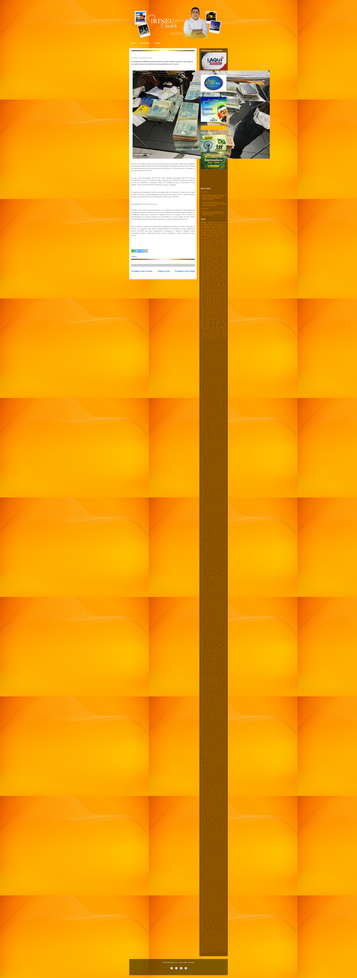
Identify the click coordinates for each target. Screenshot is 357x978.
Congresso (221, 354)
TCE (202, 246)
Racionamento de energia (212, 832)
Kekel (223, 655)
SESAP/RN (223, 333)
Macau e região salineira (220, 274)
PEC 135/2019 (223, 753)
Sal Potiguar (220, 859)
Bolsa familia (214, 477)
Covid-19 (217, 229)
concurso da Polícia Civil (207, 927)
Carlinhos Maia (211, 496)
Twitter (225, 900)
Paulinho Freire (208, 329)
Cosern (212, 270)
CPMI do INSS (210, 349)
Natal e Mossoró (210, 715)
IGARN (216, 292)
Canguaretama (217, 285)
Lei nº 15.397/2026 (218, 666)
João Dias (217, 653)
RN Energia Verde (205, 826)
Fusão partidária (204, 621)
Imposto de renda (216, 259)
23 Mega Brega (207, 340)
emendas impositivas (211, 931)
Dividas (219, 562)
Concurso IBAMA (222, 522)
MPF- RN (207, 679)
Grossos (220, 372)
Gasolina (203, 259)
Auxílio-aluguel (204, 466)
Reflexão (208, 839)
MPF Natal (213, 295)
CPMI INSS (217, 486)
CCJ (223, 480)
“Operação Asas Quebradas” (215, 949)
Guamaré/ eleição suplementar (207, 634)
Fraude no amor (219, 618)
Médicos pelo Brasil (213, 714)
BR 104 (212, 467)
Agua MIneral (209, 304)
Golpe (202, 630)
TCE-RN (221, 405)
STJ (213, 302)
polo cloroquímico (210, 415)
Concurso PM (219, 523)
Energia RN (217, 585)
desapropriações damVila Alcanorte (209, 930)
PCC (217, 751)
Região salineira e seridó (206, 842)
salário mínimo (217, 415)
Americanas (203, 343)
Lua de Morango (209, 672)
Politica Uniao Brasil (214, 796)
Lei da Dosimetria (216, 376)
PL (225, 757)
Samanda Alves (222, 401)
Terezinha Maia (204, 891)
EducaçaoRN (208, 572)
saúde (215, 232)
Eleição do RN (214, 578)
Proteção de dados (222, 820)
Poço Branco (207, 392)
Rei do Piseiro (216, 843)
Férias (225, 621)
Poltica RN (224, 797)
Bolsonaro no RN (205, 478)
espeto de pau (220, 931)
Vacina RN (221, 302)
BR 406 (221, 467)
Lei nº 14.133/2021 (209, 666)
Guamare (224, 372)
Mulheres (221, 711)
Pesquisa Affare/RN (211, 780)
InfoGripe (203, 644)
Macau (204, 222)
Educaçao (214, 239)
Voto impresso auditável (206, 412)
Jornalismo (217, 652)
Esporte (220, 271)
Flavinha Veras (208, 614)
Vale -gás (214, 908)
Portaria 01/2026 (222, 802)
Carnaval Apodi (208, 497)
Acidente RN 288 (214, 435)
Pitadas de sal (222, 389)
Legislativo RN (206, 659)
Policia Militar (218, 793)
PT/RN (223, 764)
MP (211, 676)
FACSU (205, 591)
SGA (211, 260)
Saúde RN (223, 245)
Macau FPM (223, 686)
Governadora (212, 630)
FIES (202, 252)
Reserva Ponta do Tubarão (207, 398)
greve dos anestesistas (217, 933)
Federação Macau (222, 600)
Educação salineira (214, 575)
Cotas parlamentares (212, 538)
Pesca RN (203, 780)
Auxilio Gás (211, 306)
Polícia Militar (223, 799)
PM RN (213, 760)
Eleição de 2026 (207, 578)
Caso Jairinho (212, 504)
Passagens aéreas (205, 771)
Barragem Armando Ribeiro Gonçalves (211, 284)
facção (224, 931)
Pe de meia (217, 388)
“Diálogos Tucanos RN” (221, 947)
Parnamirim (217, 243)
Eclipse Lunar (210, 569)
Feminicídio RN (222, 601)
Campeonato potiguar (211, 490)
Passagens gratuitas (213, 771)
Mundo (224, 711)
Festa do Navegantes (217, 608)
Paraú (225, 768)
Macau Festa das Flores (212, 380)
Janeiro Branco (211, 652)
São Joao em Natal (205, 879)
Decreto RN (223, 551)
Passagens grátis (222, 771)
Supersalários (223, 877)
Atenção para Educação (221, 455)
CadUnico (221, 487)
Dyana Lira (223, 288)
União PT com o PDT (217, 903)
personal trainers (210, 940)
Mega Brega (204, 276)
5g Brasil (213, 283)
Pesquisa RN (212, 277)
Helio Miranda (207, 273)
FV (225, 365)
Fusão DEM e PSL (222, 620)
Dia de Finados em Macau (215, 559)
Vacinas (219, 905)
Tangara (210, 887)
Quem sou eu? (145, 43)
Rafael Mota (204, 393)
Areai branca (210, 343)
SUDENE (203, 334)
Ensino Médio (212, 587)
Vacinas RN (207, 409)
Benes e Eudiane (212, 476)
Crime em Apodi (216, 539)
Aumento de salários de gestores (212, 461)
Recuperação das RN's (221, 836)
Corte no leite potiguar (214, 536)
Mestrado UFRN (216, 699)
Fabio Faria (215, 592)
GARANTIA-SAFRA (205, 623)
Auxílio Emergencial (211, 344)
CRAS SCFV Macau (218, 349)
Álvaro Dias (215, 339)
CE (209, 285)
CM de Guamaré (221, 232)
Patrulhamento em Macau (218, 773)
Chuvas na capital (205, 513)
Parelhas (203, 770)
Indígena (212, 643)
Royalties (207, 399)
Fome (202, 616)
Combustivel (206, 270)
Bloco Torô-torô (211, 346)
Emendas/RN (219, 584)
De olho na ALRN (205, 549)
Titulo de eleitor (222, 266)
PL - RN (203, 758)
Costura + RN (204, 538)
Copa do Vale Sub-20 (206, 533)
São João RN (213, 879)
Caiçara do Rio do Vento (213, 489)
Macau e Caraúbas (218, 689)
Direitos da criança (210, 562)
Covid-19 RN (206, 231)
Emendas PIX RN (212, 581)
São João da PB (220, 879)
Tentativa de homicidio (221, 890)
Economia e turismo (220, 569)
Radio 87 (221, 832)
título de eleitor (208, 944)
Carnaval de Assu (222, 497)
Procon (218, 813)
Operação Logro (205, 740)
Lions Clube (217, 670)
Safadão (212, 401)
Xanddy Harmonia (210, 923)
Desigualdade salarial (205, 558)
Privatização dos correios (211, 813)
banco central (223, 926)
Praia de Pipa (209, 806)
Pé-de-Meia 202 (216, 823)
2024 (202, 421)
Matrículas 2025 (220, 696)
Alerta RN (224, 442)
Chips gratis (211, 512)
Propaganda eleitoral (205, 820)
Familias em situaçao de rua (214, 597)
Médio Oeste (220, 714)
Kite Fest (206, 656)
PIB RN (216, 757)
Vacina (202, 409)
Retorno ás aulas (218, 848)
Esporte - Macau (213, 365)
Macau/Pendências (205, 692)
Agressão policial (219, 441)
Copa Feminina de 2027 (215, 530)
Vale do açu (223, 908)
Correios (221, 287)
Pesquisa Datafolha (220, 330)
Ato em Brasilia (214, 457)
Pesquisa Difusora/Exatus (207, 781)
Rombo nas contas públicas (214, 851)
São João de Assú (212, 881)
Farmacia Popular (205, 320)
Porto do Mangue (217, 299)
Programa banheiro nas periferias (213, 817)
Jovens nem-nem (210, 653)
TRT (223, 885)
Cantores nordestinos (212, 493)
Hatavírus (224, 636)
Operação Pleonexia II (217, 741)
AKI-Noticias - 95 (205, 431)
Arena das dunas (216, 451)
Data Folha (224, 357)
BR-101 (219, 344)
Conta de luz (215, 287)
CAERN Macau (218, 242)
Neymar (224, 716)
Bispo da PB (208, 477)
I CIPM (224, 637)
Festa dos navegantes (216, 610)
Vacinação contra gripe (207, 907)
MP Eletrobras (213, 678)
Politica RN (217, 231)
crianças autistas (218, 927)
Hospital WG (215, 637)
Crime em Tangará (212, 540)
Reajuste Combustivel (205, 835)
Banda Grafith (222, 255)
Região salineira (222, 239)
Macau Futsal (204, 688)
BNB (217, 344)
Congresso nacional (206, 287)
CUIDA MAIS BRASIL (208, 487)
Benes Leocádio (204, 476)
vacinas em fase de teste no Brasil (211, 946)
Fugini (206, 620)
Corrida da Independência (212, 535)
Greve (205, 245)
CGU (208, 481)
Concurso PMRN (207, 525)
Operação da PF (218, 745)
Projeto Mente (223, 817)
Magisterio (215, 382)
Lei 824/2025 (212, 659)
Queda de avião (214, 825)
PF (213, 243)
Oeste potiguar (209, 727)
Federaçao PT (222, 598)
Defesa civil (215, 552)
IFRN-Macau (219, 639)
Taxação (211, 888)
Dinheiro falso (209, 561)
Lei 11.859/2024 (213, 660)
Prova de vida (204, 301)
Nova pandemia (212, 719)
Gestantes (203, 627)
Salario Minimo (216, 278)
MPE (202, 380)
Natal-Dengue (218, 715)
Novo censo (220, 721)
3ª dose (202, 425)
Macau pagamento (221, 691)
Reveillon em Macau (214, 849)
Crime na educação (221, 540)
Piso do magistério (221, 277)
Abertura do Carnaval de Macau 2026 (213, 434)
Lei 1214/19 (221, 660)
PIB (214, 757)
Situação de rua (217, 875)
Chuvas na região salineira (215, 513)
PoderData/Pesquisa (205, 391)
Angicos (219, 283)
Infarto (216, 643)
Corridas (207, 536)
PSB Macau (203, 763)
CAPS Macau (213, 480)
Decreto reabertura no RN (206, 552)
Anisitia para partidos (205, 447)
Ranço (217, 833)
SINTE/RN (207, 401)
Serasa (211, 405)
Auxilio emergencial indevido (211, 463)
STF (212, 231)
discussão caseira (222, 930)
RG (225, 825)
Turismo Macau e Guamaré (210, 900)
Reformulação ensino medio (211, 841)
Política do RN (210, 242)
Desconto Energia (212, 555)
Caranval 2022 (223, 494)
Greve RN (217, 238)
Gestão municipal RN (210, 627)
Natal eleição (203, 385)
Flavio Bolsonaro (222, 614)
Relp (221, 843)
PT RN (205, 388)
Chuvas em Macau (211, 353)
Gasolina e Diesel (222, 624)
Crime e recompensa (206, 539)
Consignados (214, 528)
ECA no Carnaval (217, 566)
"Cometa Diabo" (208, 417)
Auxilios (209, 464)
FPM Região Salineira (208, 592)
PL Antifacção (221, 327)
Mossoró (224, 228)
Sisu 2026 (218, 874)
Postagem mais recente (141, 271)
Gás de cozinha (214, 252)
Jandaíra (207, 325)
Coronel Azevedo (215, 533)
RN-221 (210, 830)
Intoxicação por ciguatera (210, 646)
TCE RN (219, 884)
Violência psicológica (214, 918)
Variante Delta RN (216, 910)
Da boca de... (206, 192)
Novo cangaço (205, 298)
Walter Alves (215, 412)
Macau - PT (206, 685)
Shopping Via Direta (218, 871)
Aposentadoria (204, 450)
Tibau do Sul (213, 406)
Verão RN (214, 914)
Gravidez (224, 630)
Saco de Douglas (204, 859)
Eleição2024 (213, 579)
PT (213, 245)
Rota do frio (203, 852)
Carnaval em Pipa (210, 500)
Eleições (218, 579)
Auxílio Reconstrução (221, 464)
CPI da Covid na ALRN (209, 484)
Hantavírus (219, 636)
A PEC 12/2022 (221, 428)
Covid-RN (223, 313)
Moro (214, 706)
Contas (206, 529)
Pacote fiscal (210, 766)
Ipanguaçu (223, 259)
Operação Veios (222, 742)
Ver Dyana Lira (216, 411)
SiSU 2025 (224, 872)
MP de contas (220, 678)
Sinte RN (214, 874)
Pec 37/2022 (219, 774)
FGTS (216, 264)
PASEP (214, 751)
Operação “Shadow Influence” (213, 748)
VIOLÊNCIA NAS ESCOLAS (220, 904)
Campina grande (222, 490)
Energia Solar (214, 363)
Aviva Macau (210, 466)
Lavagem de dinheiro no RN (220, 657)
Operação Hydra (213, 737)
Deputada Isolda (217, 554)
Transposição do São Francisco (212, 897)
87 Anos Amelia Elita (209, 428)
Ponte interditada (214, 802)
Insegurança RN (204, 375)
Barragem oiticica (208, 474)
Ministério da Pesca (205, 705)
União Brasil (204, 267)
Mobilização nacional (208, 706)
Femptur (216, 603)
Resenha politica (222, 396)
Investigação (216, 647)
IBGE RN (208, 259)
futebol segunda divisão (206, 933)
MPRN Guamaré (219, 680)
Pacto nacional (211, 388)
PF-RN (211, 757)
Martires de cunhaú (212, 696)
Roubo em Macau (210, 852)
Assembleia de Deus (221, 454)
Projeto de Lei (204, 819)
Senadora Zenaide (209, 869)
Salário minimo (211, 861)
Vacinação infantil (216, 907)
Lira (201, 672)
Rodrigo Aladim (218, 398)
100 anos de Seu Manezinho (214, 418)
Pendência (224, 776)
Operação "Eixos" (218, 729)
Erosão (202, 588)
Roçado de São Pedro (216, 855)
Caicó (202, 245)
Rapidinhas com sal (212, 393)
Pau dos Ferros (205, 277)
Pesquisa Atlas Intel (221, 780)
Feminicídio (209, 366)
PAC (208, 386)
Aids (202, 442)
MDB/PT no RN (217, 379)
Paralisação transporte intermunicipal (215, 768)
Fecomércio (203, 598)
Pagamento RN (222, 766)
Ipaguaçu (210, 649)
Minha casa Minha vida (215, 326)
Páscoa (209, 823)
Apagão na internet (209, 448)
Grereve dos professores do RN (209, 631)
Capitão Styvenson (222, 493)
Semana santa (204, 403)
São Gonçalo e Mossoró (220, 878)
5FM (224, 425)
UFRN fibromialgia (210, 901)
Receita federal (222, 332)
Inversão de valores (206, 647)
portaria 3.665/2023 (219, 940)
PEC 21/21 (203, 754)
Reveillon (224, 848)
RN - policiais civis (222, 826)
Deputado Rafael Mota (209, 288)
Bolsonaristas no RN (221, 477)
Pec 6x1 (224, 774)
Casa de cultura (215, 503)
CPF (222, 483)
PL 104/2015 (208, 758)
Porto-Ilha (203, 804)
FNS (202, 592)
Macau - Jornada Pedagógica (212, 683)
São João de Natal (205, 882)
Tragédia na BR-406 (211, 895)
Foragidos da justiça (214, 616)
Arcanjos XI (209, 451)
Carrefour (203, 502)
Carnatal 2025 (219, 350)
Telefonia (207, 890)
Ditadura (216, 562)
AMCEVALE (204, 269)
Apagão (202, 448)
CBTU (220, 480)
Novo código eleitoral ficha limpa (213, 722)
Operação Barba (208, 731)
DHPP (202, 548)
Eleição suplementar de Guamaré (211, 257)
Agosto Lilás (208, 441)
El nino (221, 575)
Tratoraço (208, 898)
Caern (208, 229)
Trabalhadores (204, 895)
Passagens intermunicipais (206, 773)
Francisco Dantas (217, 617)
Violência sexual (222, 918)
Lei (221, 325)
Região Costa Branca (221, 395)
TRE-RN (204, 406)
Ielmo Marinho (222, 292)
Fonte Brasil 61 (207, 616)
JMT (222, 650)
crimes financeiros (221, 929)
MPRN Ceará (204, 680)
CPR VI (221, 486)
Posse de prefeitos (218, 804)
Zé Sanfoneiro (223, 924)
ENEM (205, 235)
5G (205, 304)
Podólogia (206, 793)
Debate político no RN (215, 549)
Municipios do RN (205, 712)
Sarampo (218, 334)
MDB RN (211, 379)
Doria (205, 565)
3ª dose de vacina (209, 425)
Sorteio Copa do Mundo (206, 877)
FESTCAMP (221, 591)
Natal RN (213, 276)
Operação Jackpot (205, 738)
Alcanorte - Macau (207, 442)
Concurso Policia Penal (217, 525)
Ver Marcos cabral (220, 911)
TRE (205, 246)
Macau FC (218, 686)
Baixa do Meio (223, 468)
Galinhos (212, 229)
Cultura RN (203, 357)
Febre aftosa (215, 291)
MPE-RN (202, 679)
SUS (202, 255)
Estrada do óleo (215, 588)
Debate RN (203, 359)
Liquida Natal (223, 670)
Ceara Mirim (220, 507)
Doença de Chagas (212, 564)
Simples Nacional (204, 874)
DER (214, 357)
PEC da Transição (215, 754)
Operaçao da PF (205, 728)
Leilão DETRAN (216, 667)
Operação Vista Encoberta (214, 744)
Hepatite (202, 637)
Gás (202, 636)
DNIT (205, 548)
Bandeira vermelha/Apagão (207, 471)
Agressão (213, 441)
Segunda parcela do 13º (220, 402)
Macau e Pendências (211, 691)
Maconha (212, 692)
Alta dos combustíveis (221, 444)
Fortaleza (203, 617)
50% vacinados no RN (218, 425)
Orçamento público (222, 750)
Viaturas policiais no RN (206, 916)
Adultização (211, 440)
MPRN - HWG (212, 679)
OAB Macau (203, 386)
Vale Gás (219, 908)
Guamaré (211, 222)
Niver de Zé (203, 718)
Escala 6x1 (206, 365)
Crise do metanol (222, 356)
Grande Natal (220, 322)
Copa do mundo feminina (214, 313)
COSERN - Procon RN (216, 483)
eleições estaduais (222, 414)
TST (225, 885)
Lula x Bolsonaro (209, 673)
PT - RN (215, 764)
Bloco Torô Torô (204, 346)
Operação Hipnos (205, 737)
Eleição (207, 264)
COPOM (209, 483)
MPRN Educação (211, 680)
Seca (221, 864)
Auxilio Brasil (215, 255)
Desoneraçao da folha (215, 558)
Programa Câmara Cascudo (214, 816)
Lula (213, 238)
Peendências (218, 776)
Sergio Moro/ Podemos (218, 869)
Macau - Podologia (214, 685)
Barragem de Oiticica (212, 473)
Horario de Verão (208, 637)
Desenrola (207, 360)
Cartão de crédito (207, 503)
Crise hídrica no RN (213, 543)
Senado (210, 403)
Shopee (212, 871)
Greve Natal (220, 631)
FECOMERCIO (215, 591)
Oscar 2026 (203, 751)
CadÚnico (219, 309)
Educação (203, 229)
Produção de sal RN (211, 815)
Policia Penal (223, 793)
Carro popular (208, 502)
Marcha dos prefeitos (215, 695)
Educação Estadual (216, 572)
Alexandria (203, 444)
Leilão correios (211, 669)
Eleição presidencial (205, 579)
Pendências (218, 222)
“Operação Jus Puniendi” (211, 950)
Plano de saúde (209, 790)
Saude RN (206, 255)
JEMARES (214, 650)
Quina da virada (221, 825)
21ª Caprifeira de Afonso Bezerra (211, 421)
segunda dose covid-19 (217, 943)
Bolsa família (215, 263)
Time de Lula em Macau (221, 893)
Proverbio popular (219, 822)
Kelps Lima (207, 274)
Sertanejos (205, 871)
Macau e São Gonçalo (206, 382)
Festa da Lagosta (218, 605)
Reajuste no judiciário (211, 836)
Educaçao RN (211, 241)
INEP (204, 640)
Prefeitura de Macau (217, 809)
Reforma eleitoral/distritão (216, 839)
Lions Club (212, 670)
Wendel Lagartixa (213, 267)
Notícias (208, 260)
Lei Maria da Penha (210, 294)
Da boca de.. (219, 548)
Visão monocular (204, 920)
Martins (205, 696)
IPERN (207, 640)
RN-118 (206, 830)
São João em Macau (214, 882)
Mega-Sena (220, 698)
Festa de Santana (209, 607)
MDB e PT (203, 295)
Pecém (212, 776)
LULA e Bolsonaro (222, 656)
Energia (209, 248)
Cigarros (224, 516)
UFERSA (208, 246)
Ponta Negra (211, 800)
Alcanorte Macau (215, 442)
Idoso (225, 640)
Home (133, 43)
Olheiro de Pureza (216, 727)
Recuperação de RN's (205, 838)
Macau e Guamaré (206, 266)
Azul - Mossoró (217, 466)
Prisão (221, 243)
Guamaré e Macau (221, 633)
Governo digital (218, 630)
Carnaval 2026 (218, 496)
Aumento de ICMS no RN (207, 458)
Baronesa (218, 471)
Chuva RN (217, 512)
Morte (209, 276)
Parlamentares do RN (211, 770)
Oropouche (224, 748)
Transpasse (218, 895)
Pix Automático (217, 789)
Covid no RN (216, 356)
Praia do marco (216, 806)
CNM (225, 243)
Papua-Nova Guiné (216, 767)
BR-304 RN (223, 344)
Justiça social (215, 325)
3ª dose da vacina (222, 340)
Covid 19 (224, 270)
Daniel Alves (218, 357)
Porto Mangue (215, 803)
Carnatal (208, 311)
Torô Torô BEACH (205, 894)
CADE (202, 347)
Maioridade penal (219, 692)
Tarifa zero (214, 887)
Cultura (216, 545)
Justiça (202, 274)
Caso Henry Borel (204, 504)
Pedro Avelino (216, 329)
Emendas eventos (222, 582)
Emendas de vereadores (211, 582)
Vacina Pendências (205, 905)
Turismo (224, 336)
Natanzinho (223, 715)
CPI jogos (210, 486)
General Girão (214, 626)
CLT (210, 481)
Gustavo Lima (223, 634)
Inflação (224, 643)
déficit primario (204, 931)
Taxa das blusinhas (211, 336)
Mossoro (211, 383)
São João (215, 280)
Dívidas (210, 566)
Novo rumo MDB (219, 724)
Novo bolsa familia (222, 385)
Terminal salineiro (212, 891)
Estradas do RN (222, 588)
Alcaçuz (215, 304)
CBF (218, 480)
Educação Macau (208, 319)
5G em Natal (208, 341)
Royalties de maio (222, 853)
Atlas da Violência (205, 457)
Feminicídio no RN (205, 603)
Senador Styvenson (205, 405)
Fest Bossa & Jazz (210, 605)
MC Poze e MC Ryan (218, 675)
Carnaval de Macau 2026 (216, 499)
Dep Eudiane (221, 552)
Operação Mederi (213, 740)
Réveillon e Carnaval (213, 856)
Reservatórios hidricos (210, 845)
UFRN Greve (203, 901)
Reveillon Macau (204, 849)
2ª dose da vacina (222, 424)
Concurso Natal (204, 523)
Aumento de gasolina (205, 460)
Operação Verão (204, 744)
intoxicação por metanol (207, 936)
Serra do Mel (208, 280)
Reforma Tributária (206, 278)
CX (211, 285)
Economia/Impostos (205, 571)
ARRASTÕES (215, 432)
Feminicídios (215, 366)
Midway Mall (210, 701)
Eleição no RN (219, 290)
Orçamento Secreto (213, 750)
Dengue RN (209, 359)
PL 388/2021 (215, 758)
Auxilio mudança (222, 463)
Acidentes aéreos (208, 438)
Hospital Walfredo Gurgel (207, 323)
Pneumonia (215, 792)
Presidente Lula (214, 810)
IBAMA (212, 292)
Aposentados (211, 450)
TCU (223, 884)
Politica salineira (204, 797)
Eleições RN (223, 579)
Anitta (215, 447)
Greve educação (213, 372)
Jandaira (203, 260)
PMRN (222, 386)
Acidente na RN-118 (218, 437)
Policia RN (203, 794)
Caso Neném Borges (219, 504)
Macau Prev (220, 688)
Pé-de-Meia (211, 332)
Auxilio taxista (204, 464)
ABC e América (216, 429)
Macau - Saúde (222, 685)
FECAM (209, 591)
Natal (205, 228)
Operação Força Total (221, 735)
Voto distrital (221, 920)
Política (216, 266)
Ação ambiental (204, 467)
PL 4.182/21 (222, 758)
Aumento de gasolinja (215, 460)
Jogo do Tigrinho (219, 375)
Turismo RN (204, 337)
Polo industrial (218, 797)
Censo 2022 (218, 509)
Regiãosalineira (215, 842)
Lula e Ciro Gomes (218, 672)
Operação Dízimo (208, 734)
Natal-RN (217, 233)
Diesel (223, 360)
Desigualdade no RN (221, 556)
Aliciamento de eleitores (211, 444)
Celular (206, 352)
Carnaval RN (215, 497)
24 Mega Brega (214, 340)
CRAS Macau (213, 309)
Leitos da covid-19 (219, 669)
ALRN (213, 226)
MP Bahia (207, 678)
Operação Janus (212, 738)
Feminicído (212, 603)
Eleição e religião (222, 578)
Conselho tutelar (208, 312)
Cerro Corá (206, 510)
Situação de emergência (219, 260)
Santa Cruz (217, 862)
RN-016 (202, 830)
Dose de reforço (210, 565)
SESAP (202, 401)
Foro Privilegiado (222, 616)
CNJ (221, 481)
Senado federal (208, 868)
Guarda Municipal (205, 373)
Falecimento (216, 594)
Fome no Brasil (215, 320)
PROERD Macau (217, 761)
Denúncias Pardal (216, 359)
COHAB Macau (204, 483)
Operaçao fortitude (222, 728)
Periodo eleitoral (219, 778)
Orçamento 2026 (204, 750)
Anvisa (224, 447)
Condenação (223, 526)
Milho (215, 701)
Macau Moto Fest (222, 380)
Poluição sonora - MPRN (214, 799)
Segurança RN (206, 250)
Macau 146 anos (204, 686)
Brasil (208, 235)
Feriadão (205, 604)
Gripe (225, 631)
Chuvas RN (204, 241)
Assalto (212, 453)
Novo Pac (216, 385)
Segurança (210, 865)
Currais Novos (215, 315)
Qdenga (208, 825)
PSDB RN (223, 241)
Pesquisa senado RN (217, 786)
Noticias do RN (204, 719)
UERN (212, 250)
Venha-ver (210, 411)
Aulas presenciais (222, 457)
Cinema (209, 517)
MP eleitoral (223, 379)
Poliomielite (220, 391)
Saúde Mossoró (216, 864)
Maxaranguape (221, 382)
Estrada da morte (221, 365)
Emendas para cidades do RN (208, 584)
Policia (216, 249)
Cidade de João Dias (209, 515)
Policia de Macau (210, 794)
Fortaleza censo (209, 617)
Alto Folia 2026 (222, 341)
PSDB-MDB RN (209, 764)
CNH (202, 256)
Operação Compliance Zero (211, 732)
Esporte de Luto (207, 588)
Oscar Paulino (209, 751)
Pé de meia (212, 301)
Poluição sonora (204, 799)
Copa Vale (224, 530)
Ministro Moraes (204, 704)
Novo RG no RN (212, 721)
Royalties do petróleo (205, 855)
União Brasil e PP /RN (206, 903)
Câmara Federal (209, 357)
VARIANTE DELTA (222, 408)
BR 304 (222, 269)
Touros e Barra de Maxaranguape (218, 894)
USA (221, 901)
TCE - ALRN (209, 884)
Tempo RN (219, 336)
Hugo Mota (220, 637)
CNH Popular (217, 481)
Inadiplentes (223, 641)
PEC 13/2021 (216, 753)
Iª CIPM (213, 375)
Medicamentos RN (208, 698)
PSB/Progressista (211, 763)
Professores (219, 815)
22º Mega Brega (222, 421)
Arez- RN (223, 451)
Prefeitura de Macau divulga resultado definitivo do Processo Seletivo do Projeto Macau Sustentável (213, 213)
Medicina (216, 698)
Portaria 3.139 (204, 803)
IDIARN (214, 273)
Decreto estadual (218, 316)
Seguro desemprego (209, 867)
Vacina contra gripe (213, 905)
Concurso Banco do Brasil (213, 522)
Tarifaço (208, 281)
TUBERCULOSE (204, 887)
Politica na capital (222, 796)
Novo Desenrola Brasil (221, 719)
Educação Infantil (218, 362)
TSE (208, 232)
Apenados (217, 448)
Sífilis (205, 884)
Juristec (207, 655)
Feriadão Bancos (211, 604)
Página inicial (164, 271)
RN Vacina (207, 829)
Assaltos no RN (217, 453)
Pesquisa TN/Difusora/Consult (214, 784)
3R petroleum (222, 267)
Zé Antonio (217, 924)
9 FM (216, 428)
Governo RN (207, 252)
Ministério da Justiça (221, 704)
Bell (225, 474)
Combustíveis (207, 354)
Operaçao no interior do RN (207, 729)
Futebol (213, 369)
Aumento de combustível (215, 305)
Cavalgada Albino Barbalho (211, 507)
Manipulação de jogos (206, 695)
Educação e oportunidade (220, 574)
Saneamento (203, 402)
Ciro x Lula (219, 517)
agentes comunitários (206, 926)
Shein (209, 871)
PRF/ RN (211, 761)
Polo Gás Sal (211, 797)
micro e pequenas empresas (207, 939)
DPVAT (214, 548)
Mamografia (207, 693)
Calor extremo (223, 489)
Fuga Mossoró (207, 369)
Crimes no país (223, 542)
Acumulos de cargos (217, 438)
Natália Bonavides (208, 716)
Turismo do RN (220, 900)
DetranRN (203, 248)
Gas (225, 623)
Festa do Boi (221, 366)
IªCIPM (208, 650)
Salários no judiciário (209, 862)
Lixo (204, 672)
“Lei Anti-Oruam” (204, 949)
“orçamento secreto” (205, 952)
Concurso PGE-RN (212, 523)
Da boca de (209, 316)
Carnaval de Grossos (205, 499)
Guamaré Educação (210, 633)
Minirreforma (223, 702)
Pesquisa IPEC (208, 389)
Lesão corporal (207, 670)
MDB (225, 325)
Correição (203, 535)
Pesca (225, 778)
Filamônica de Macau (218, 611)
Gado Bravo (215, 623)
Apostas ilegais (218, 450)
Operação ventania (213, 747)
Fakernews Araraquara (208, 594)
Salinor (205, 861)
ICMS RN (223, 248)
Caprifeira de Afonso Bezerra (207, 494)
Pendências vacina (218, 777)
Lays (202, 659)
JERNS (218, 650)
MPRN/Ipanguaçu (216, 682)
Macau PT (215, 688)
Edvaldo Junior (204, 290)
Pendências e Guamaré (207, 777)
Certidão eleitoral (213, 510)
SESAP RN (218, 245)
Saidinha (211, 859)
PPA (208, 761)
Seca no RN (210, 402)
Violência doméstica (205, 918)
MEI (209, 676)
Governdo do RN (205, 372)
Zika (220, 412)
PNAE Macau (221, 760)
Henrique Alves (222, 264)
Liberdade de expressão (220, 378)
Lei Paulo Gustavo (221, 294)
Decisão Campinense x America (212, 551)
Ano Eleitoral (220, 447)
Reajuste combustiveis (216, 835)
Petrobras (203, 242)
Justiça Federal (213, 655)
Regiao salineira (222, 841)
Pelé (202, 389)
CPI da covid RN (219, 484)
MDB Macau (205, 676)
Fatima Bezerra (207, 291)
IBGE (210, 243)
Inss (225, 231)
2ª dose (216, 424)
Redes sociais (214, 838)
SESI (208, 858)
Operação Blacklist (217, 731)
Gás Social (205, 636)
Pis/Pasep (217, 253)
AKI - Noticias (223, 429)
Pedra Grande (223, 388)
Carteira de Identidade (217, 502)
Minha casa (213, 297)
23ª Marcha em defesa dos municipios (209, 422)
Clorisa (217, 519)
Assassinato (216, 269)
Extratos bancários (222, 590)
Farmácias (224, 597)
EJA (217, 568)
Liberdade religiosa (205, 379)
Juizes (220, 653)
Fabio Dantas (204, 366)
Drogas (207, 566)
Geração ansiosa (222, 626)
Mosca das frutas (222, 709)
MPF (209, 245)
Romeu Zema (223, 851)
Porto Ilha (209, 803)
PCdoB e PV (221, 751)
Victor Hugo (215, 916)
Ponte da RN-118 (205, 802)
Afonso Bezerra (212, 228)
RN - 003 (211, 826)
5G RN (202, 341)
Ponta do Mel (217, 800)
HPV (216, 636)
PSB (214, 298)
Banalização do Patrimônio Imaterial (209, 470)
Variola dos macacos (213, 337)
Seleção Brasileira (219, 867)
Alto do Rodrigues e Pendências (208, 445)
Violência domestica (221, 917)
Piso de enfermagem (209, 249)
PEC (212, 753)
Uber (225, 901)
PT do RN (219, 764)
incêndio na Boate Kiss (220, 934)
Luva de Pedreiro (218, 673)
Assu (216, 246)
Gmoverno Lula (222, 629)
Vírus (207, 921)
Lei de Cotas (222, 665)
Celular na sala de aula (216, 311)
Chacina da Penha (222, 510)
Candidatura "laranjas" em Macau (208, 491)
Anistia (212, 447)
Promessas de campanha (215, 819)
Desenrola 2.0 (213, 360)
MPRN (134, 257)
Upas (223, 903)
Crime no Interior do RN (206, 542)
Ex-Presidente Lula (205, 590)
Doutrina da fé (223, 565)
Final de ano (212, 613)
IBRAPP (222, 373)
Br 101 (224, 346)
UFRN (213, 246)
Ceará (210, 256)
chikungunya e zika (214, 414)
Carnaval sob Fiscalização (220, 500)
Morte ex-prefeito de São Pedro (212, 709)
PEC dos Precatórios (205, 755)
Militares (218, 701)
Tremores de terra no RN (216, 898)
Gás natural (211, 636)
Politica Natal (207, 796)
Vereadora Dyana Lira (213, 913)
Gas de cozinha (204, 624)
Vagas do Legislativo (207, 908)
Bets (207, 308)
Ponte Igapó (223, 800)
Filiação (224, 611)
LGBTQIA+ (215, 656)
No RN (208, 718)
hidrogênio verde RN (209, 934)
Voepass (210, 920)
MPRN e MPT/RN (208, 682)
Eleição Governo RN (218, 577)
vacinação (208, 339)
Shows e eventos (217, 872)
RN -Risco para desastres (207, 828)
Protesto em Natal (214, 820)
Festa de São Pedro (217, 607)
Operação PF (208, 741)
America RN (223, 445)
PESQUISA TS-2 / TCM (215, 755)
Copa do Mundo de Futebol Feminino (209, 532)
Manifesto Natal (222, 693)
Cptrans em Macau (222, 538)
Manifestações (215, 693)
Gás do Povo (216, 373)
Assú (222, 231)
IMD (225, 373)
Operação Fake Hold (211, 735)
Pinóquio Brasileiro (209, 787)
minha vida (203, 415)
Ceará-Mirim (223, 263)
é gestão (214, 947)
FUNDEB (224, 257)
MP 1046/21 (221, 676)
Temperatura (212, 890)
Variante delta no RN (215, 409)
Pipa (215, 787)
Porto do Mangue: (222, 803)
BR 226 (216, 467)
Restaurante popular (221, 845)
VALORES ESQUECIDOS (211, 408)
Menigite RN (209, 699)
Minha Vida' (217, 702)
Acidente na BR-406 (209, 437)
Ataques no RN (212, 455)
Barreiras (214, 474)
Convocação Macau (205, 530)
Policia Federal (211, 793)
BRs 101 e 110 (209, 468)
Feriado (220, 603)
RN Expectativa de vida (218, 828)
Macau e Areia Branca (209, 689)
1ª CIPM (216, 419)
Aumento (224, 283)
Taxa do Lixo (206, 888)
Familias (206, 597)
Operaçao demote (213, 728)
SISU (210, 302)
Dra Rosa (203, 566)
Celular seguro (212, 352)
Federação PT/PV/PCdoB (207, 601)
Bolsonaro (203, 233)
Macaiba (218, 295)
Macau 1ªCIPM (212, 686)
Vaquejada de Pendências (206, 910)
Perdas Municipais (211, 778)
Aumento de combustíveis (220, 458)
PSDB (202, 249)
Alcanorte (210, 269)
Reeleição (203, 395)
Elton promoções (204, 581)
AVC (220, 432)
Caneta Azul (219, 491)
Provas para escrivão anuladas (208, 822)
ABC (206, 429)
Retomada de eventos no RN (219, 846)
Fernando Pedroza (220, 604)
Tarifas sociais (220, 887)
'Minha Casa (204, 418)
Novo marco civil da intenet (210, 724)
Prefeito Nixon (223, 807)
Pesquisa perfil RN (209, 786)
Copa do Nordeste (222, 532)
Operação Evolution (217, 734)
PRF (212, 266)
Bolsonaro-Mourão (213, 478)
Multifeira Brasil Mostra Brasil (219, 383)
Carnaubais (204, 232)
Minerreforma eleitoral (209, 702)
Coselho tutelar (223, 536)
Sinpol (210, 874)
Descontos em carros (221, 555)
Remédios (217, 333)
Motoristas (203, 711)
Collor (221, 519)
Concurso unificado (214, 354)
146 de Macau (210, 419)
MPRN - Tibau (218, 679)
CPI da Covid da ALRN (218, 347)
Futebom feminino (219, 621)
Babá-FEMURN (216, 468)
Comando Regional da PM (216, 520)
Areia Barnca (217, 343)
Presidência (208, 812)
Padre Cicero (216, 766)
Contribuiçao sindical (221, 529)
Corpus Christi (223, 533)
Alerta (220, 442)
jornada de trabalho (211, 937)
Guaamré (203, 633)
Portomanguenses (210, 804)
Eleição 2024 (214, 271)
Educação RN (210, 233)
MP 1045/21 (215, 676)
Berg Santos (220, 476)
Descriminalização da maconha (208, 556)
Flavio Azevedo (215, 614)
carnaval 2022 (216, 281)
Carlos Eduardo (222, 246)
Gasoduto (210, 624)
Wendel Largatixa (213, 921)
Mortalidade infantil (220, 706)
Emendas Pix (219, 581)
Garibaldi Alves (218, 369)
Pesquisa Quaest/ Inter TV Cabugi (214, 783)
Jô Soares (219, 655)
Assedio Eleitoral (212, 454)
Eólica (202, 591)
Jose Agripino (223, 652)
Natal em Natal (222, 297)
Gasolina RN (215, 624)
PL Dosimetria (207, 760)
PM (211, 760)
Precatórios (204, 332)
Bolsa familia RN (219, 346)
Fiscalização (223, 613)
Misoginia (213, 705)
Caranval (217, 494)
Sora (225, 875)
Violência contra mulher (210, 917)
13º (209, 283)
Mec (211, 245)
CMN (212, 481)
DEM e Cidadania (222, 546)
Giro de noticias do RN (210, 370)
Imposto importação (209, 641)
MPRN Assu (223, 679)
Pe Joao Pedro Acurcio (212, 774)
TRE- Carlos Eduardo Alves (214, 885)
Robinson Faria (204, 851)
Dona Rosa (219, 564)
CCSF (225, 480)
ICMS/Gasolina (213, 639)
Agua (225, 441)
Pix (220, 235)
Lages (211, 376)
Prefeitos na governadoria (206, 809)
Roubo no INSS (217, 852)
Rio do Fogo (223, 849)
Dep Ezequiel (222, 256)
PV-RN (204, 766)
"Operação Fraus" (217, 417)
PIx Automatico (221, 757)
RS (216, 332)
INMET (217, 273)
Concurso (223, 285)
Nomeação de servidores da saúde (218, 718)
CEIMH (204, 481)
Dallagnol (224, 548)
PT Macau (205, 253)
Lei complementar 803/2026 (213, 665)
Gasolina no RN (222, 291)
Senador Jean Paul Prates (219, 403)
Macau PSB (209, 688)
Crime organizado (205, 315)
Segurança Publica (217, 865)
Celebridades (212, 509)
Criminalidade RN (204, 543)
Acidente (216, 341)
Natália (202, 716)
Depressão (210, 554)
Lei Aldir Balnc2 (218, 662)
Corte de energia (209, 356)
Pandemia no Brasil (205, 767)
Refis (204, 839)
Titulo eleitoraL (219, 406)
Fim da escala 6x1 (217, 367)
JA (211, 650)
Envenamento (219, 587)
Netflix (221, 716)
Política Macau (204, 800)
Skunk (222, 875)
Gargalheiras (221, 623)
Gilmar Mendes (207, 629)
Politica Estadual (219, 794)
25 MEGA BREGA (210, 424)
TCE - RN (215, 884)
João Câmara (222, 273)
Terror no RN (219, 891)
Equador (224, 587)
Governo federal (205, 292)
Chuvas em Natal (220, 353)
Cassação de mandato (210, 506)
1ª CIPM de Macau (222, 419)
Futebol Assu (212, 621)
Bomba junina (220, 478)
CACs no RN (207, 480)
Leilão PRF (205, 669)
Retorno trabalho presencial (207, 848)
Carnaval (206, 256)
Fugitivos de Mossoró (212, 620)
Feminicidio (216, 601)
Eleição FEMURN (210, 577)
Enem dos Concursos (209, 585)
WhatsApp (203, 923)
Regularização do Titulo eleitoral (208, 396)
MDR (208, 295)
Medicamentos (204, 326)
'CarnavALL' (223, 417)
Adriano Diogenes (205, 440)
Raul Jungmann (222, 833)
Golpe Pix (206, 630)
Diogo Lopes (217, 561)
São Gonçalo (212, 878)
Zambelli (216, 923)
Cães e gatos (204, 546)
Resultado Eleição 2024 (206, 846)
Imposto (202, 641)
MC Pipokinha (211, 675)
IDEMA (217, 323)
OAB (211, 298)
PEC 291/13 (208, 754)
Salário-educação (218, 861)
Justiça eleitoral (205, 376)
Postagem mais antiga (185, 271)
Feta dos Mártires (209, 611)
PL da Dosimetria (221, 276)
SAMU (225, 399)
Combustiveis (215, 256)
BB (222, 306)
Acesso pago (207, 435)
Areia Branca (218, 224)
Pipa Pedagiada (219, 787)
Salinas (216, 401)
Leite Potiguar (211, 378)
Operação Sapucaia (213, 742)
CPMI (213, 486)
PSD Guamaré (218, 763)
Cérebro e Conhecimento (212, 546)
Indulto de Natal (205, 643)
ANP (213, 341)
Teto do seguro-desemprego (209, 893)
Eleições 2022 (222, 250)
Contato (158, 43)
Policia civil (223, 253)
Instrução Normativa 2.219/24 (219, 644)
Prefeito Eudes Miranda (214, 807)
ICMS (217, 235)
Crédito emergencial (210, 545)
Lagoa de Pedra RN (205, 657)
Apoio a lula (223, 448)
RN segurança (223, 392)
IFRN (211, 232)
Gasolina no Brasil (205, 626)
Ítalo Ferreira (221, 946)
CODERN (224, 481)
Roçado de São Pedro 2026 (216, 399)
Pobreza (220, 792)
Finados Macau (204, 613)
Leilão (205, 378)
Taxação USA (217, 888)
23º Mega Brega (221, 422)
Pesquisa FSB (217, 781)
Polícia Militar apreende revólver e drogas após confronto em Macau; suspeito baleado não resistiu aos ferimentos (214, 204)
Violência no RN (222, 411)
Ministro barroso (212, 704)
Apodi (210, 255)
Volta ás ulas (215, 920)
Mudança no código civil (212, 711)
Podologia (208, 299)
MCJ (212, 274)
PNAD (216, 760)
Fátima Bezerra (216, 248)
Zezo (205, 924)
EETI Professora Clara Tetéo (210, 568)
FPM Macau (206, 243)
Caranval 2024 (204, 496)
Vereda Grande (208, 914)
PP (203, 388)
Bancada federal (222, 470)
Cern (205, 353)
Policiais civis (214, 391)
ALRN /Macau (212, 431)
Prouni (224, 299)
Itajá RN (210, 375)
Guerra (210, 373)
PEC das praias (223, 754)
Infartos (220, 643)
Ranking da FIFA (211, 833)
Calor (214, 350)
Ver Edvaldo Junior (211, 911)
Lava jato (212, 657)
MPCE (225, 678)
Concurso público (215, 526)
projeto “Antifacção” (219, 942)
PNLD (205, 761)
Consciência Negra (205, 528)
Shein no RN (216, 405)
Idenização (211, 640)
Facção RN (221, 592)
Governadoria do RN (221, 370)
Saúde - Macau (208, 864)
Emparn (212, 264)
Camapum (203, 490)
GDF (211, 623)
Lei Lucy (204, 665)
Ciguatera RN (204, 517)
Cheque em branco (205, 512)
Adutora (216, 440)
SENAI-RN (204, 858)
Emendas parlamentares (220, 319)
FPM (219, 228)
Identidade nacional (219, 640)
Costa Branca (217, 270)
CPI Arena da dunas (208, 347)
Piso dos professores (208, 789)
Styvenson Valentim (216, 877)
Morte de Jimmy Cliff (214, 708)
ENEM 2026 (220, 568)
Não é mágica (219, 725)
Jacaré (224, 650)
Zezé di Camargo (210, 924)
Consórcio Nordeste (218, 312)
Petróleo (215, 389)
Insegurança (208, 644)
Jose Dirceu (203, 653)
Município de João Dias (215, 712)
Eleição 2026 (212, 290)
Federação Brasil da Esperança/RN (209, 600)
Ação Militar (223, 466)
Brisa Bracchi (204, 285)
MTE (221, 682)
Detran (218, 288)
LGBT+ (210, 656)
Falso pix (210, 595)
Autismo (221, 461)
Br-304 (224, 284)
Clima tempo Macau (210, 519)
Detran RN (208, 238)
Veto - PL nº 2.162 (221, 914)
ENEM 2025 (211, 362)
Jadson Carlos (204, 652)
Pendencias (223, 238)
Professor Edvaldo (215, 392)
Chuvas (203, 264)
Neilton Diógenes (216, 716)
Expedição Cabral (214, 590)
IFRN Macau (218, 236)
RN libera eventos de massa (216, 829)
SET (211, 858)
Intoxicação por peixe (221, 646)
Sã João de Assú (205, 878)
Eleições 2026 (207, 363)
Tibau (208, 406)
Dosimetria (217, 565)
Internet (202, 646)
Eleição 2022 (211, 236)
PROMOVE (224, 761)
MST (204, 380)
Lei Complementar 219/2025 (210, 663)
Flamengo (203, 614)
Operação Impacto (222, 737)
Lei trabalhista (209, 667)
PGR (220, 386)
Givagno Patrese (210, 322)
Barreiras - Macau (220, 474)
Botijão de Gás (213, 308)
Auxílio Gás (214, 464)
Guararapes (217, 634)
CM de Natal (220, 308)
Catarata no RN (218, 506)
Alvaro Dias (218, 445)
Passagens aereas (222, 770)
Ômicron (216, 250)
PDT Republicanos (207, 753)
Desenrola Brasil (205, 271)
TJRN (208, 263)
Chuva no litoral (223, 512)
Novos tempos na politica (210, 725)
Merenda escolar (205, 297)
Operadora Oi (223, 727)
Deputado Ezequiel (215, 318)
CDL (202, 481)
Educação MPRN (209, 574)
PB (216, 327)
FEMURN (218, 241)
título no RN (214, 944)
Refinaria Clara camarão (207, 333)
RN (217, 226)
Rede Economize (222, 393)
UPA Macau (216, 901)
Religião (217, 396)
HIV (225, 322)
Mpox (217, 297)
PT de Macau (211, 253)
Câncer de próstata (222, 545)
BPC (209, 467)
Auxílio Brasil (217, 306)
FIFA (225, 591)
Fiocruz (218, 613)
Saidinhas (215, 859)
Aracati (205, 451)
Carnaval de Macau (206, 239)
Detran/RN (219, 360)
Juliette (202, 294)
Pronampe (224, 819)
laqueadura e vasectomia (220, 937)
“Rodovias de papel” (221, 950)
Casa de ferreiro (222, 503)
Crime (205, 236)
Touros (216, 302)
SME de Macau (223, 858)
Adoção (224, 438)
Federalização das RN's (212, 598)
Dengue (213, 235)
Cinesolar (214, 517)
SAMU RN (220, 856)
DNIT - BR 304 (209, 548)
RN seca (224, 829)
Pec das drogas (205, 776)
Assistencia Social (205, 455)
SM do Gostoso (215, 858)
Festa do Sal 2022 (207, 610)
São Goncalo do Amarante (208, 262)
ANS (211, 432)
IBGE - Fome (204, 639)
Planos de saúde (208, 792)
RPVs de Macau (216, 830)
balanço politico (215, 926)
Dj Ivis (206, 564)
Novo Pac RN (204, 721)
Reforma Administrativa (211, 395)
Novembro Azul (210, 385)
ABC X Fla (210, 429)
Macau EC (223, 295)
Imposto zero (217, 641)
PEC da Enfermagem (213, 386)
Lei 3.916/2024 (210, 662)
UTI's (223, 901)
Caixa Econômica (209, 350)
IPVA (220, 323)
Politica (220, 249)
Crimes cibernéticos (215, 542)
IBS (208, 639)
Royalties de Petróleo (213, 853)
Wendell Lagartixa (222, 921)
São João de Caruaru (221, 881)
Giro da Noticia (215, 629)
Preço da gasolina (216, 812)
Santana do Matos (211, 334)
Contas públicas (212, 529)
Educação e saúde (205, 575)
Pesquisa (218, 298)
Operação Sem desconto (209, 327)
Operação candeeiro (208, 745)
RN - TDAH (215, 826)
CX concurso (216, 487)
